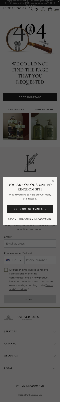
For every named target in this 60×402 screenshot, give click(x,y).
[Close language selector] (53, 181)
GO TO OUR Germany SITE (30, 209)
